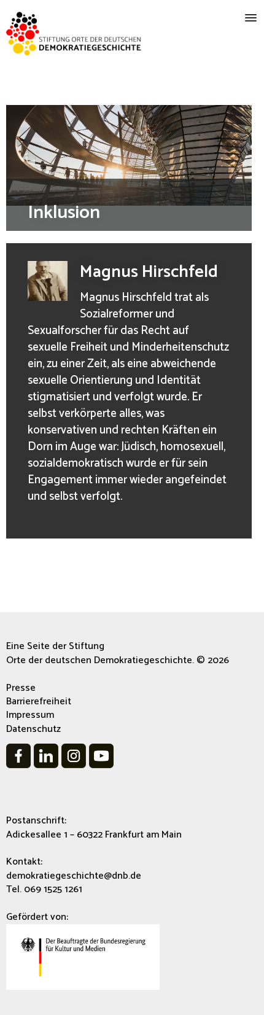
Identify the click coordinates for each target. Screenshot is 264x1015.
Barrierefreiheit (38, 701)
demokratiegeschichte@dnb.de (73, 876)
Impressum (30, 715)
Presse (21, 688)
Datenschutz (33, 729)
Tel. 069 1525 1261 (44, 889)
